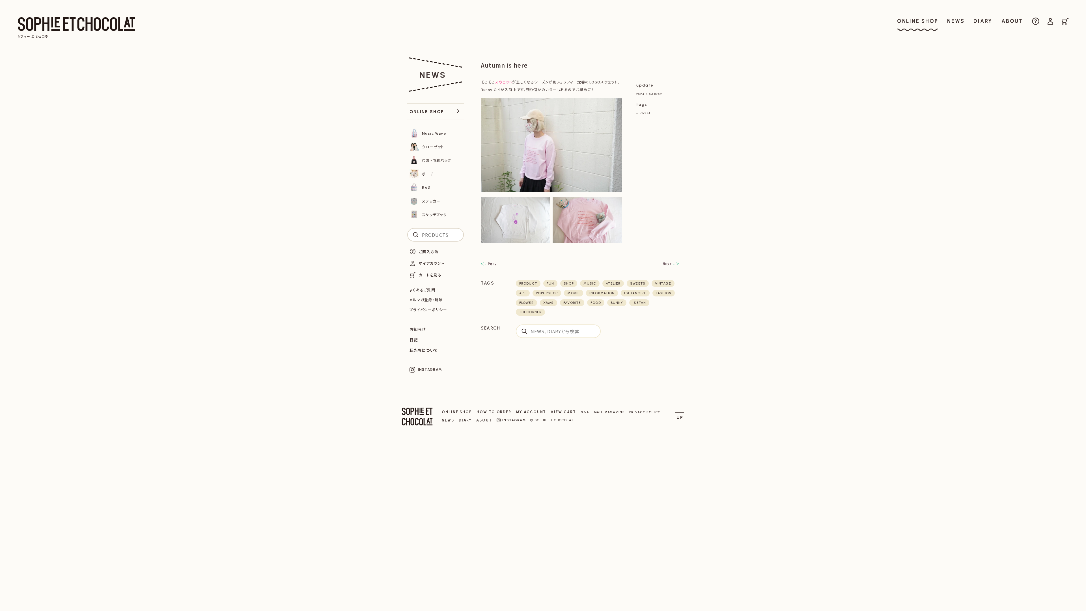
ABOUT (484, 420)
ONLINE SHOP (457, 412)
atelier (613, 283)
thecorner (530, 312)
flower (526, 303)
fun (550, 283)
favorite (572, 303)
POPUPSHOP (547, 293)
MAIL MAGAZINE (609, 412)
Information (602, 293)
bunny (617, 303)
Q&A (585, 412)
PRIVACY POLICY (645, 412)
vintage (663, 283)
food (596, 303)
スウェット (503, 82)
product (528, 283)
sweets (637, 283)
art (522, 293)
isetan (639, 303)
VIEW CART (563, 412)
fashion (664, 293)
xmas (548, 303)
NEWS (448, 420)
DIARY (465, 420)
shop (569, 283)
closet (645, 113)
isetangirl (635, 293)
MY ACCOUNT (531, 412)
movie (573, 293)
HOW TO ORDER (494, 412)
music (589, 283)
